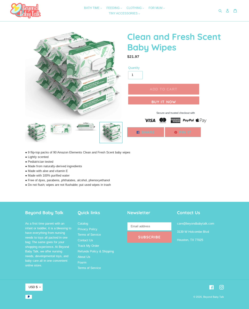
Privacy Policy (87, 229)
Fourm (82, 262)
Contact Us (85, 240)
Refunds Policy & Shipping (96, 251)
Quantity (134, 68)
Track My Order (88, 245)
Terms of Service (89, 234)
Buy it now (163, 102)
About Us (84, 257)
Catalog (83, 223)
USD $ (33, 287)
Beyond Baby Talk (213, 296)
